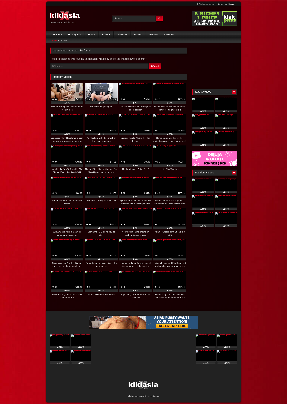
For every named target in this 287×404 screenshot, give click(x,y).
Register (232, 4)
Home (59, 34)
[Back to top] (277, 395)
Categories (76, 34)
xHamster (153, 34)
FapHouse (169, 34)
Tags (93, 34)
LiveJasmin (122, 34)
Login (220, 4)
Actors (107, 34)
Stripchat (138, 34)
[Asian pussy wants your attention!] (143, 328)
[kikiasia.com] (65, 16)
